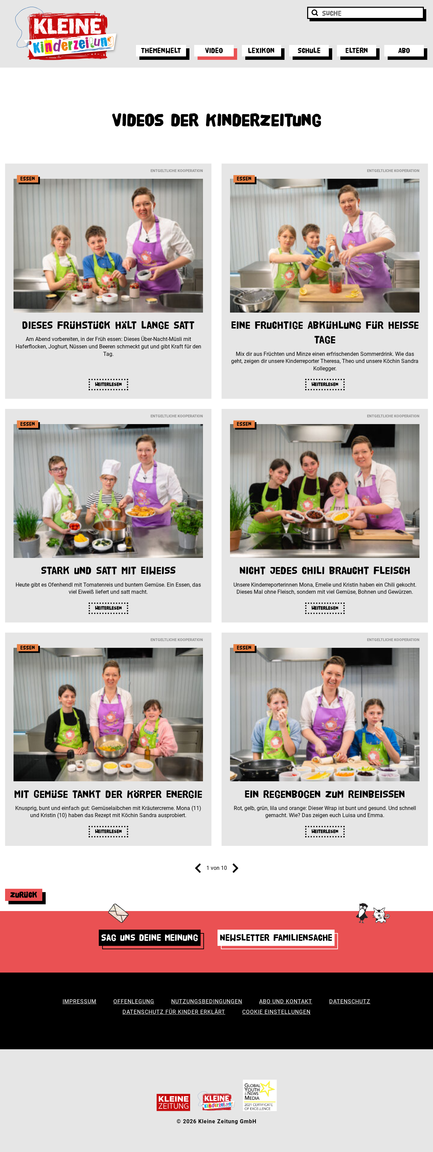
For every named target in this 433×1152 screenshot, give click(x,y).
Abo (404, 50)
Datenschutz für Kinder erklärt (173, 1012)
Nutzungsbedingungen (206, 1001)
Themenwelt (161, 50)
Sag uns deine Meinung (149, 937)
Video (214, 50)
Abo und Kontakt (285, 1001)
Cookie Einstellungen (276, 1012)
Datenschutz (349, 1001)
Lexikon (261, 50)
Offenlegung (133, 1001)
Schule (309, 50)
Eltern (356, 50)
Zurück (23, 894)
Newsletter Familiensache (276, 937)
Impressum (79, 1001)
